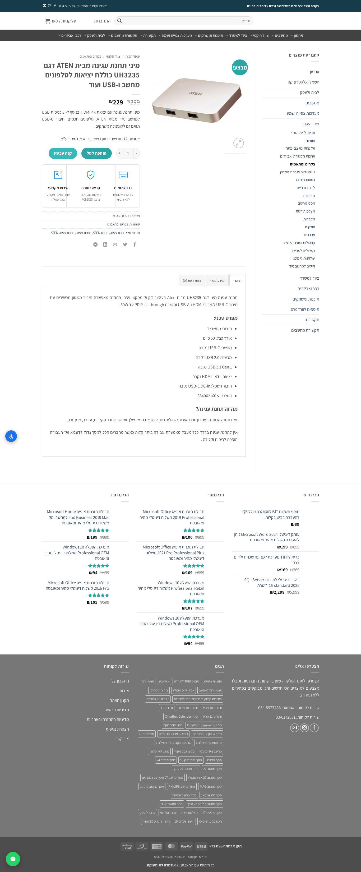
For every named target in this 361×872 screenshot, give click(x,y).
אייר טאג (164, 681)
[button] (102, 21)
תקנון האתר (119, 700)
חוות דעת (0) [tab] (192, 280)
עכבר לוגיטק (147, 812)
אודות (124, 691)
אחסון (298, 35)
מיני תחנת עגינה (120, 232)
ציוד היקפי (261, 35)
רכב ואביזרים (71, 35)
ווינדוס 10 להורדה (158, 699)
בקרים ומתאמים (302, 164)
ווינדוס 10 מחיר (212, 707)
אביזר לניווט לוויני (303, 132)
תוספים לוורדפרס (305, 309)
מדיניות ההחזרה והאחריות (108, 719)
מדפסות (309, 195)
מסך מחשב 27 (212, 769)
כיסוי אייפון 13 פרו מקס (173, 734)
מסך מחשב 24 (166, 760)
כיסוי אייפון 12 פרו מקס (207, 734)
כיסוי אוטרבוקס (172, 725)
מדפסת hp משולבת (209, 742)
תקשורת (149, 35)
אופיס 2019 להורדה (186, 681)
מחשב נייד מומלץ (210, 751)
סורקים (310, 226)
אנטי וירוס (147, 681)
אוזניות (310, 140)
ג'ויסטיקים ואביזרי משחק (297, 171)
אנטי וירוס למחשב (210, 690)
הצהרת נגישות (117, 729)
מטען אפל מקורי (184, 751)
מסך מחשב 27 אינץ (186, 769)
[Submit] (119, 21)
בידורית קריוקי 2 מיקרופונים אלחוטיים (198, 699)
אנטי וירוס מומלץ (183, 690)
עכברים (309, 234)
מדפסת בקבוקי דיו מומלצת (173, 742)
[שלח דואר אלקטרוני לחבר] (115, 244)
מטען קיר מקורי (159, 751)
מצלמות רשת (305, 211)
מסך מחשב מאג (211, 795)
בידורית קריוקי (159, 690)
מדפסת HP (146, 734)
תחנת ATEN (100, 232)
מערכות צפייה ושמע (177, 35)
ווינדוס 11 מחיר (212, 716)
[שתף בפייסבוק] (134, 244)
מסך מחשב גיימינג (152, 786)
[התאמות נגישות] (11, 436)
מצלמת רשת (189, 812)
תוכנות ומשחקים (210, 35)
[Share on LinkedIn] (105, 244)
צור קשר (122, 738)
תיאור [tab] (237, 280)
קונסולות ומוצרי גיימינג (299, 242)
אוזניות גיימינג (212, 681)
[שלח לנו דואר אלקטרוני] (44, 6)
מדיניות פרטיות (116, 710)
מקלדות (309, 219)
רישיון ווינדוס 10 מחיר (156, 821)
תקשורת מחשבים (124, 35)
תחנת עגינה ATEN (62, 232)
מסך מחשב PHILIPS (182, 786)
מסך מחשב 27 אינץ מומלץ (205, 777)
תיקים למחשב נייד (302, 266)
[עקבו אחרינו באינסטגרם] (49, 6)
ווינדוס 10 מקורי (188, 707)
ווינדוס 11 (167, 707)
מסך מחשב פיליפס (184, 795)
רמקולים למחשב (303, 250)
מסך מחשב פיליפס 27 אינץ (204, 804)
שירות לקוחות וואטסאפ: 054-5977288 (83, 6)
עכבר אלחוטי (168, 812)
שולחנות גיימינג (304, 258)
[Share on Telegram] (95, 244)
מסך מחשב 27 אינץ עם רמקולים (162, 777)
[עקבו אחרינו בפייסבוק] (54, 6)
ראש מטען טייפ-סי (210, 821)
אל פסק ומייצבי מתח (300, 148)
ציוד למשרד (238, 35)
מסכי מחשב (306, 203)
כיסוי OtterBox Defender (181, 716)
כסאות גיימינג (305, 179)
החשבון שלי (119, 681)
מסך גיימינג (214, 760)
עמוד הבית (133, 56)
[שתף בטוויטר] (125, 244)
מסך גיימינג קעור (191, 760)
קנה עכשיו (63, 153)
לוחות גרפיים (306, 187)
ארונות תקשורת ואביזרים (297, 156)
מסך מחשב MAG (211, 786)
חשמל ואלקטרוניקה (303, 82)
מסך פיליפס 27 (212, 812)
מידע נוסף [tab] (217, 280)
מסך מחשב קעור (172, 804)
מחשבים (281, 35)
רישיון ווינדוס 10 (184, 821)
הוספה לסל (97, 153)
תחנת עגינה (83, 232)
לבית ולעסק (96, 35)
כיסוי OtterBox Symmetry (204, 725)
